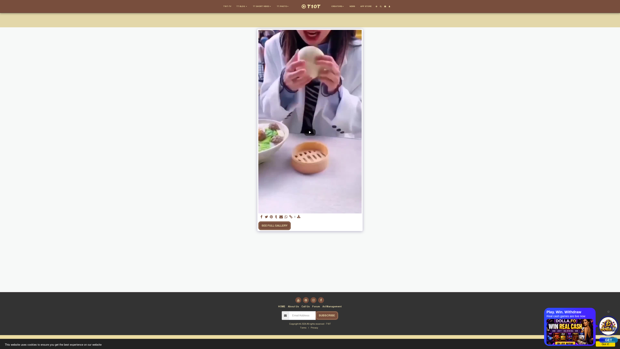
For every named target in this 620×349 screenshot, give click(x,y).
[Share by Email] (281, 217)
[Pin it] (271, 217)
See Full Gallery (275, 225)
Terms (303, 327)
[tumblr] (276, 217)
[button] (242, 6)
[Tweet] (266, 217)
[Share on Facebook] (261, 217)
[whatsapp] (286, 217)
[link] (291, 217)
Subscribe (327, 315)
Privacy (314, 327)
